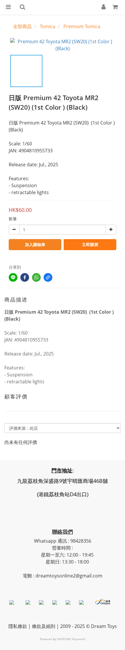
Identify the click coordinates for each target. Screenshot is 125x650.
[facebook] (24, 277)
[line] (13, 277)
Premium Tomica (81, 26)
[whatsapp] (36, 277)
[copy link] (48, 277)
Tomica (47, 26)
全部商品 (22, 26)
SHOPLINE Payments (71, 639)
